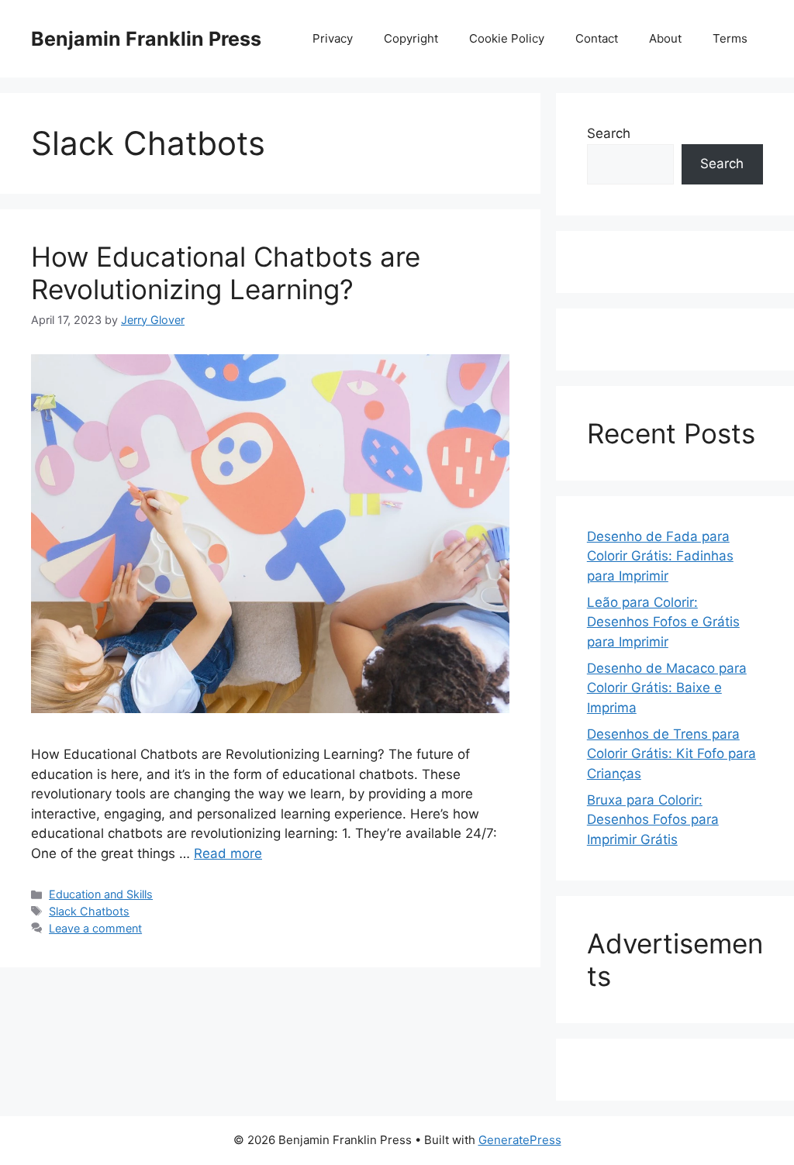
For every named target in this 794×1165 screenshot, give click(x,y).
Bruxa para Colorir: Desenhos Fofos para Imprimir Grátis (653, 819)
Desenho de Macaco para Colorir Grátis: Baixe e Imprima (667, 687)
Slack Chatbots (89, 911)
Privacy (332, 38)
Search (608, 133)
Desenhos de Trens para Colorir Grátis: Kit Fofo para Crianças (671, 753)
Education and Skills (101, 894)
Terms (730, 38)
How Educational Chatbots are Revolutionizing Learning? (225, 272)
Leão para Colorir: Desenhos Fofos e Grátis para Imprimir (663, 622)
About (665, 38)
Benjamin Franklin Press (146, 38)
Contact (596, 38)
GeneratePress (519, 1139)
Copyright (411, 38)
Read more (228, 853)
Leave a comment (95, 928)
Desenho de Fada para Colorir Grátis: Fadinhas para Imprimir (660, 556)
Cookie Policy (506, 38)
